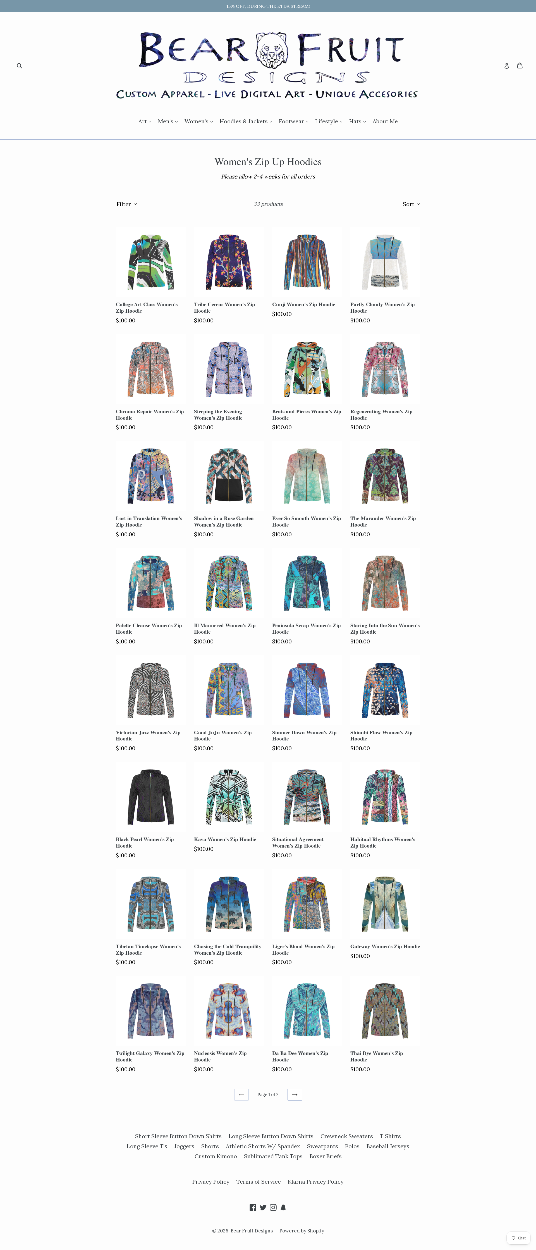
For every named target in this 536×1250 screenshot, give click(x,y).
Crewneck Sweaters (346, 1136)
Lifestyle (330, 121)
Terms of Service (258, 1181)
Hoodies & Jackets (247, 121)
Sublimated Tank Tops (273, 1156)
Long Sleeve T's (147, 1146)
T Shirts (390, 1136)
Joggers (184, 1146)
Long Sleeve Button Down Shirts (271, 1136)
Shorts (210, 1146)
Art (146, 121)
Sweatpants (322, 1146)
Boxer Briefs (326, 1156)
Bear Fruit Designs (252, 1231)
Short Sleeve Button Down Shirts (178, 1136)
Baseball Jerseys (388, 1146)
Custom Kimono (216, 1156)
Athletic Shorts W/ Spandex (263, 1146)
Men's (169, 121)
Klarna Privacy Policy (316, 1181)
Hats (358, 121)
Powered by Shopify (301, 1231)
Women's (200, 121)
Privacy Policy (210, 1181)
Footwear (295, 121)
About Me (385, 121)
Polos (352, 1146)
